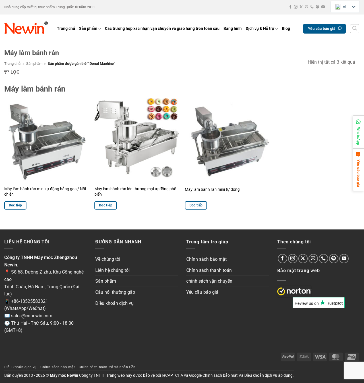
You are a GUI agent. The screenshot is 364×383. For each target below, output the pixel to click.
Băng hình (233, 28)
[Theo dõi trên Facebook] (290, 7)
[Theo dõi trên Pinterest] (317, 7)
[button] (354, 28)
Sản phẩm (88, 28)
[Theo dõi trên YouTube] (323, 7)
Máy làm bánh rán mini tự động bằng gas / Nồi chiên (45, 192)
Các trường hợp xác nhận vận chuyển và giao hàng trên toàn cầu (162, 28)
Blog (286, 28)
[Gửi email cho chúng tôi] (306, 7)
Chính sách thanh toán (209, 270)
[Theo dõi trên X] (301, 7)
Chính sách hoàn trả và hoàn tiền (107, 367)
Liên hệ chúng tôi (112, 270)
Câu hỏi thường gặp (115, 292)
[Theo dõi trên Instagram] (295, 7)
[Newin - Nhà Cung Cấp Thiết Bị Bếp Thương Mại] (26, 29)
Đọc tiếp (15, 205)
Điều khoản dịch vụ (114, 303)
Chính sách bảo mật (206, 259)
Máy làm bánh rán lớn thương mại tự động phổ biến (135, 192)
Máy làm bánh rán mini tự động (212, 189)
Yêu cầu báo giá (202, 292)
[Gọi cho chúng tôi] (312, 7)
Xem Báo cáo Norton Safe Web (294, 291)
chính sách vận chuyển (209, 281)
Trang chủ (66, 28)
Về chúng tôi (107, 259)
